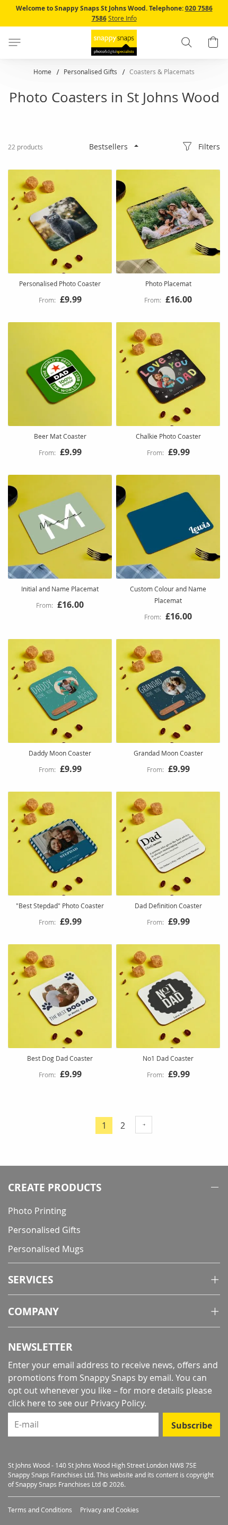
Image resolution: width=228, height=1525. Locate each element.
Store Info (122, 18)
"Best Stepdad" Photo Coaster (60, 905)
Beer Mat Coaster (60, 436)
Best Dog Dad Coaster (60, 1058)
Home (43, 71)
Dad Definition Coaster (168, 905)
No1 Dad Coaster (168, 1058)
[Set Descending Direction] (136, 146)
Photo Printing (37, 1211)
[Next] (143, 1124)
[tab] (114, 1187)
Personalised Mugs (46, 1249)
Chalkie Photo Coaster (168, 436)
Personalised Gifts (91, 71)
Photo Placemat (168, 283)
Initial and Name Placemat (60, 588)
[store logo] (114, 43)
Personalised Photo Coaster (60, 283)
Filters (209, 146)
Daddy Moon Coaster (60, 753)
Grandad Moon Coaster (168, 753)
